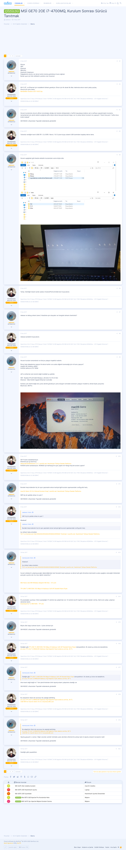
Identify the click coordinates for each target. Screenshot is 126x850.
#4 (119, 131)
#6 (119, 288)
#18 (119, 694)
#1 (119, 61)
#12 (119, 507)
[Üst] (118, 847)
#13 (119, 552)
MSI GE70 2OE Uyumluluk (23, 793)
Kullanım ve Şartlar (87, 847)
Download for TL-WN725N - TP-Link (32, 604)
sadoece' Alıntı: (27, 512)
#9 (119, 357)
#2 (119, 84)
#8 (119, 333)
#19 (119, 720)
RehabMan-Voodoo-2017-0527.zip (31, 91)
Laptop (87, 790)
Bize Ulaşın (77, 847)
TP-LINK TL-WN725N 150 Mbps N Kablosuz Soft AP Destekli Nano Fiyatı (43, 588)
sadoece (8, 19)
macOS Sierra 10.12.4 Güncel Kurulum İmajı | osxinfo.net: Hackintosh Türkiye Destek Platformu (50, 491)
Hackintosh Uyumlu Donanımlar (95, 793)
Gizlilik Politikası (99, 847)
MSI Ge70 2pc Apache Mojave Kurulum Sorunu (34, 801)
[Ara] (120, 3)
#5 (119, 154)
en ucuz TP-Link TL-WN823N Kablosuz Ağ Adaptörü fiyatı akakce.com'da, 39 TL (46, 649)
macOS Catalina (90, 786)
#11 (119, 484)
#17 (119, 667)
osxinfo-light (13, 847)
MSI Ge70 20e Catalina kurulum (25, 786)
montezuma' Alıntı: (28, 558)
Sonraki (17, 56)
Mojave (87, 797)
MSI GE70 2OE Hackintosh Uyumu (26, 790)
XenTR (19, 843)
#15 (119, 622)
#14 (119, 596)
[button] (24, 3)
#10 (119, 456)
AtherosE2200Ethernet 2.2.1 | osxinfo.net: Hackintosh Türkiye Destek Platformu (45, 463)
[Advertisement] (63, 41)
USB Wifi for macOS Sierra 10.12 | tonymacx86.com (37, 701)
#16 (119, 643)
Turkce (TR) (24, 847)
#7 (119, 312)
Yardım (107, 847)
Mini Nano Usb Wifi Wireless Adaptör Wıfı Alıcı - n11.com (38, 583)
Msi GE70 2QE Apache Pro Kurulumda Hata (32, 797)
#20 (119, 749)
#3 (119, 109)
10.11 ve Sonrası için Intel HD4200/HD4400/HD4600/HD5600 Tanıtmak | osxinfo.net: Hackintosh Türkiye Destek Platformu (60, 534)
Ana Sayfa (113, 847)
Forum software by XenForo (21, 841)
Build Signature (8, 843)
